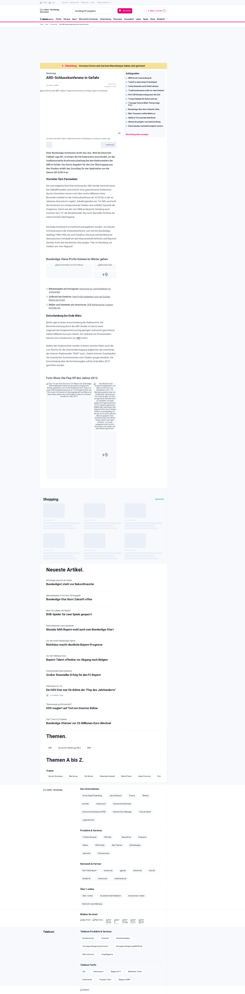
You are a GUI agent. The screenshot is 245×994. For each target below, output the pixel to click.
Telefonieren (98, 972)
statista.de (102, 879)
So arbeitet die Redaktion (110, 896)
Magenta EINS (124, 980)
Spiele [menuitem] (145, 19)
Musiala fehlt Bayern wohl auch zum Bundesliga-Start (80, 629)
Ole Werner (88, 776)
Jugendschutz (88, 820)
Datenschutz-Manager (122, 812)
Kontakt (85, 804)
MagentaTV (116, 972)
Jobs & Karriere (115, 796)
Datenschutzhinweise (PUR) (94, 812)
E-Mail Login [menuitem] (155, 11)
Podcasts (142, 837)
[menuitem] (43, 2)
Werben (145, 796)
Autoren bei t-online (136, 896)
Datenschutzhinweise (122, 804)
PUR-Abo (107, 837)
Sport (46, 24)
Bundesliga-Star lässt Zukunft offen (69, 599)
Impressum (101, 804)
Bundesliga (53, 24)
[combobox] (95, 11)
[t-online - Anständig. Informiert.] (57, 790)
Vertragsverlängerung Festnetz (95, 946)
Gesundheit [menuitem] (129, 19)
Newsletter (126, 837)
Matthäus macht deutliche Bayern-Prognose (74, 644)
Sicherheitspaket (123, 938)
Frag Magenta (107, 954)
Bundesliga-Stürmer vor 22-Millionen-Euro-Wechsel (78, 723)
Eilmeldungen (135, 845)
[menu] (103, 10)
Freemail (104, 938)
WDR (89, 748)
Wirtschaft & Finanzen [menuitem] (88, 19)
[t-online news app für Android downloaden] (98, 921)
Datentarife (87, 980)
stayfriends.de (120, 879)
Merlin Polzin (126, 776)
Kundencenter (88, 938)
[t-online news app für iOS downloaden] (85, 921)
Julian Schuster (144, 776)
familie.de (86, 879)
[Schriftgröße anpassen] (49, 145)
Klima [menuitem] (152, 19)
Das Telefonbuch (89, 871)
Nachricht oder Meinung (92, 904)
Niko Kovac (73, 776)
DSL (84, 972)
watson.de (108, 871)
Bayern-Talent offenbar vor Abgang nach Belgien (77, 659)
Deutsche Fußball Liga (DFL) (69, 748)
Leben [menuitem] (138, 19)
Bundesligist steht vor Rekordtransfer (70, 584)
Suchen (127, 11)
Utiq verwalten (145, 812)
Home (41, 24)
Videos (85, 845)
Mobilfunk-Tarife (135, 972)
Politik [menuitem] (58, 19)
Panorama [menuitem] (117, 19)
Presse (132, 796)
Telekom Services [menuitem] (103, 2)
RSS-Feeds (100, 845)
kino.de (152, 871)
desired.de (137, 871)
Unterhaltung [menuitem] (105, 19)
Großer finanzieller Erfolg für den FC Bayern (73, 674)
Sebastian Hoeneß (107, 776)
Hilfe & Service (88, 954)
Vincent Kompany (55, 776)
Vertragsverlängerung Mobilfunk (129, 946)
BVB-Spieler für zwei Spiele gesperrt (69, 614)
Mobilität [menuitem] (161, 19)
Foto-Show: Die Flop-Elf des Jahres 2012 (72, 378)
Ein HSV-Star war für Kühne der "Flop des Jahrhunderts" (81, 690)
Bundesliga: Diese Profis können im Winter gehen (77, 259)
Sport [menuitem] (74, 19)
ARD (78, 338)
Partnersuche (103, 853)
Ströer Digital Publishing (92, 796)
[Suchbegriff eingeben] (95, 11)
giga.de (123, 871)
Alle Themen (117, 845)
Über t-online (87, 896)
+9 (105, 275)
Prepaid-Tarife (105, 980)
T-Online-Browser (89, 837)
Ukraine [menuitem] (66, 19)
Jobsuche (86, 853)
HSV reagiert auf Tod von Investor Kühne (72, 708)
